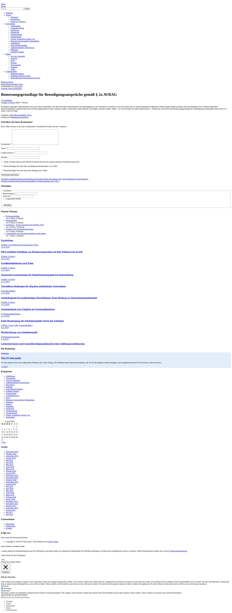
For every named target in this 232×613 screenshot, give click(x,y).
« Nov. (3, 442)
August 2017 (11, 510)
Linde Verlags (53, 542)
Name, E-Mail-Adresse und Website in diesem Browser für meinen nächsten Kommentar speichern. (42, 162)
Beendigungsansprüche (19, 117)
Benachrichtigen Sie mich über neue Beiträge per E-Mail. (25, 170)
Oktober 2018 (11, 480)
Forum (8, 15)
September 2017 (12, 508)
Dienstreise (15, 32)
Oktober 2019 (11, 454)
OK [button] (3, 560)
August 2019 (11, 458)
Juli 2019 (9, 460)
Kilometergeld (11, 220)
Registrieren (15, 19)
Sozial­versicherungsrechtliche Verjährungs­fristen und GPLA (30, 181)
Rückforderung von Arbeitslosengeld (19, 332)
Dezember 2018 (12, 475)
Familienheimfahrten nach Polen (17, 263)
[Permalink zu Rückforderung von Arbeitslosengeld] (17, 325)
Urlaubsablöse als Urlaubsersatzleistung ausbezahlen (26, 233)
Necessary (8, 588)
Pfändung (14, 50)
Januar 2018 (10, 499)
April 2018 (10, 493)
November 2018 (12, 478)
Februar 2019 (11, 471)
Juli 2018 (9, 486)
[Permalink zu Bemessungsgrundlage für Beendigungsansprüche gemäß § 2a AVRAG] (8, 103)
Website (4, 157)
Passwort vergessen (18, 22)
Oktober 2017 (11, 506)
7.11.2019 (5, 339)
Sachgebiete (10, 24)
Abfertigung (15, 43)
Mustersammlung (17, 74)
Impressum (10, 524)
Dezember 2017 (12, 501)
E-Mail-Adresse (7, 153)
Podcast (14, 63)
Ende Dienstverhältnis (19, 45)
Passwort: (7, 196)
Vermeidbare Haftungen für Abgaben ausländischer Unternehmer (33, 286)
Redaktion (8, 100)
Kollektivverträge (17, 52)
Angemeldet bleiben (13, 199)
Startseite (9, 13)
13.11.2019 (5, 282)
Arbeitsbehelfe (11, 71)
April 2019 (10, 467)
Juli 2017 (9, 512)
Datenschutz (10, 526)
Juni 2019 (9, 462)
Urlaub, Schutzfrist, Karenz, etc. (23, 39)
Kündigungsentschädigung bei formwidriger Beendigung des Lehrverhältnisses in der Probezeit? (44, 179)
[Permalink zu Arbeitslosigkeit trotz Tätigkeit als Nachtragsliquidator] (8, 302)
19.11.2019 (5, 247)
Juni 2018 (9, 488)
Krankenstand (16, 37)
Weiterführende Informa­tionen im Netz (25, 78)
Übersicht (14, 17)
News (13, 61)
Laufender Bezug (17, 28)
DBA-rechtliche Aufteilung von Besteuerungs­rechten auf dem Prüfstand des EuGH (41, 252)
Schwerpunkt (16, 65)
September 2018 (12, 482)
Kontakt (9, 528)
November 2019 (12, 452)
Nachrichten (7, 240)
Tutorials (14, 67)
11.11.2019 (5, 316)
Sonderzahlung (16, 35)
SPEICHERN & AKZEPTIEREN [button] (14, 595)
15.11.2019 (5, 270)
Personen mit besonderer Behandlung (25, 41)
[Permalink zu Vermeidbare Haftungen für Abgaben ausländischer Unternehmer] (8, 279)
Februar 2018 (11, 497)
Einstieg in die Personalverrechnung (19, 229)
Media (8, 54)
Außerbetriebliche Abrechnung (22, 48)
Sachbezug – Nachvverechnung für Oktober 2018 (25, 225)
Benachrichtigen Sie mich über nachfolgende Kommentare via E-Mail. (31, 166)
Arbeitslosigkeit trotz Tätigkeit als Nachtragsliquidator (28, 309)
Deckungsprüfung (13, 216)
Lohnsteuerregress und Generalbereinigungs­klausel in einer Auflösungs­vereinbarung (43, 343)
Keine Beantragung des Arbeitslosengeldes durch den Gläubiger (32, 321)
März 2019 (10, 469)
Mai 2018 (9, 491)
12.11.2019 (5, 293)
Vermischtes (10, 417)
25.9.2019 (18, 86)
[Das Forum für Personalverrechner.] (15, 597)
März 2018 (10, 495)
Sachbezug (15, 30)
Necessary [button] (5, 586)
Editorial (14, 58)
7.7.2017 (4, 367)
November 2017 (12, 504)
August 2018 (11, 484)
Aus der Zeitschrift (18, 56)
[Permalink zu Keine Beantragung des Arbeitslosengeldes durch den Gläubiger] (10, 314)
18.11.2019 (5, 259)
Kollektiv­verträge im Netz (20, 76)
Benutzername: (9, 193)
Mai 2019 (9, 465)
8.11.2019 (5, 328)
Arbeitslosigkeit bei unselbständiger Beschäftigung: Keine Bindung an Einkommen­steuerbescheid (49, 298)
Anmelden (7, 205)
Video (13, 69)
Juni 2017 (9, 515)
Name (4, 148)
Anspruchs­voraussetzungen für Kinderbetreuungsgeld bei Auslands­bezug (37, 275)
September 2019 (12, 456)
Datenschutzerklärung (178, 551)
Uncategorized (11, 413)
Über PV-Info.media (11, 358)
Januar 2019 (10, 473)
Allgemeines (15, 26)
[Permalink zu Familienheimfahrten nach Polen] (8, 256)
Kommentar (6, 144)
